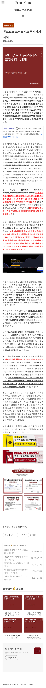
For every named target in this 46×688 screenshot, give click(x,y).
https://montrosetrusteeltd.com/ (17, 97)
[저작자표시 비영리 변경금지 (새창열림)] (32, 535)
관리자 (23, 684)
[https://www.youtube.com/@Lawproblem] (21, 3)
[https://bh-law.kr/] (25, 3)
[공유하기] (12, 535)
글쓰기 (31, 684)
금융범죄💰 (8, 545)
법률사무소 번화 (23, 9)
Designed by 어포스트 (10, 684)
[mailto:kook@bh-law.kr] (30, 3)
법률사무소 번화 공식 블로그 (16, 652)
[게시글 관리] (15, 535)
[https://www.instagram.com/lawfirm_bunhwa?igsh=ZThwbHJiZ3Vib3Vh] (16, 3)
